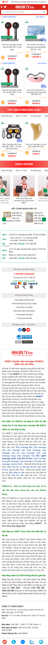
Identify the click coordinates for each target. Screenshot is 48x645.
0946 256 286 (31, 258)
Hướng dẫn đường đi (24, 315)
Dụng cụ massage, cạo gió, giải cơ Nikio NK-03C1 (36, 145)
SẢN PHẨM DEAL (9, 17)
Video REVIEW (24, 164)
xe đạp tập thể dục (28, 467)
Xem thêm (40, 17)
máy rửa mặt (17, 475)
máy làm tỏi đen (24, 458)
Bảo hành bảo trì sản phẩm (24, 311)
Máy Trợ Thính (21, 116)
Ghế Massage (36, 116)
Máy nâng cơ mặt (16, 472)
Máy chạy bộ (13, 467)
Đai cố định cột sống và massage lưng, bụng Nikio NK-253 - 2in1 (36, 47)
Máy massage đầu (24, 447)
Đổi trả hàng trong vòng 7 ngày (25, 304)
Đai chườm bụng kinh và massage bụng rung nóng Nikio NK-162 (36, 92)
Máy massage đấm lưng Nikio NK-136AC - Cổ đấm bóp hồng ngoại (12, 146)
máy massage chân (30, 453)
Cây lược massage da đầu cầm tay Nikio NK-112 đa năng (12, 47)
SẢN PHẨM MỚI (9, 63)
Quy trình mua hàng (24, 307)
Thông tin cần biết (24, 318)
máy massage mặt (16, 450)
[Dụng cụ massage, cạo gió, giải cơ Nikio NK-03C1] (36, 131)
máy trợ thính (16, 464)
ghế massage (13, 461)
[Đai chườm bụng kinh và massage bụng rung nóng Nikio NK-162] (36, 77)
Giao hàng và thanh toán (24, 300)
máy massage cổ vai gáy (30, 461)
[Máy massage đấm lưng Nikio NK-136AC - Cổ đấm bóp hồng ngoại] (12, 131)
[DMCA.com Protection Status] (24, 342)
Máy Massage (7, 116)
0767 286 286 (31, 244)
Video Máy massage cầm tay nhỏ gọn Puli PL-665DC (27, 199)
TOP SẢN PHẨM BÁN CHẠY (24, 109)
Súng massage (33, 450)
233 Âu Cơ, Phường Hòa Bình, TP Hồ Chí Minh (27, 235)
